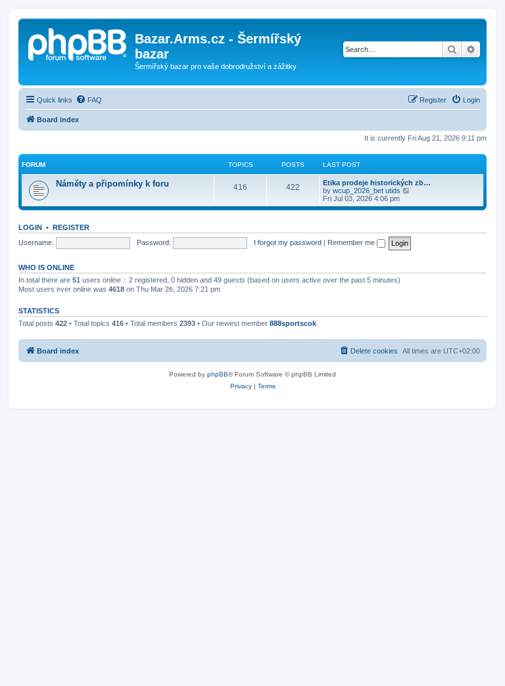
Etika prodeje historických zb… (377, 183)
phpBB (217, 374)
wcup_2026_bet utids (366, 190)
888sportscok (293, 323)
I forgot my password (288, 242)
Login (30, 227)
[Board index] (78, 43)
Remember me (352, 242)
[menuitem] (89, 100)
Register (71, 227)
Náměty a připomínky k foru (112, 184)
